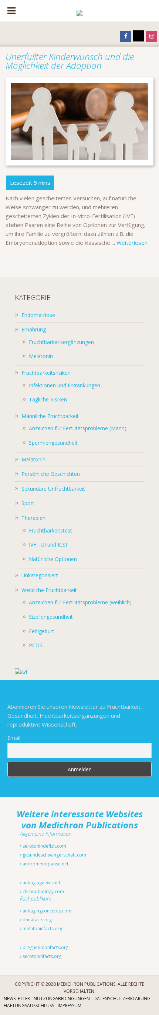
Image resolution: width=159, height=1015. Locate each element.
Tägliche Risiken (48, 399)
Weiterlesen (132, 242)
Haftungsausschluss (29, 1005)
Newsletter (17, 998)
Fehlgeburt (41, 631)
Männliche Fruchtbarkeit (50, 416)
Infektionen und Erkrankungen (64, 385)
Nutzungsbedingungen (62, 998)
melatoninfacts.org (41, 928)
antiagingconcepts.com (46, 911)
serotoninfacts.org (41, 956)
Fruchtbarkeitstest (50, 530)
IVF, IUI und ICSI (48, 544)
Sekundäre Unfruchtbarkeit (53, 488)
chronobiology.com (42, 891)
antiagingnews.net (40, 882)
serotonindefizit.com (43, 846)
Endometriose (38, 314)
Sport (27, 503)
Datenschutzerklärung (122, 998)
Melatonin (41, 356)
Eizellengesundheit (51, 616)
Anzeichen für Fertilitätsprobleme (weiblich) (80, 602)
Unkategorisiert (39, 575)
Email (13, 737)
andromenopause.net (44, 864)
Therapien (33, 517)
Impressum (69, 1005)
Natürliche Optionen (53, 558)
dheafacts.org (36, 919)
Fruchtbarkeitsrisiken (46, 372)
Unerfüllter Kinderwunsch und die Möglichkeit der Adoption (70, 60)
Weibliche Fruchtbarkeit (49, 590)
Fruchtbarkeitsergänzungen (61, 341)
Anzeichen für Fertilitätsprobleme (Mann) (77, 428)
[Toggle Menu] (11, 10)
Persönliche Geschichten (50, 473)
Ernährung (33, 329)
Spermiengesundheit (53, 442)
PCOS (36, 645)
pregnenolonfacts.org (44, 947)
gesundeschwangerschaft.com (53, 855)
